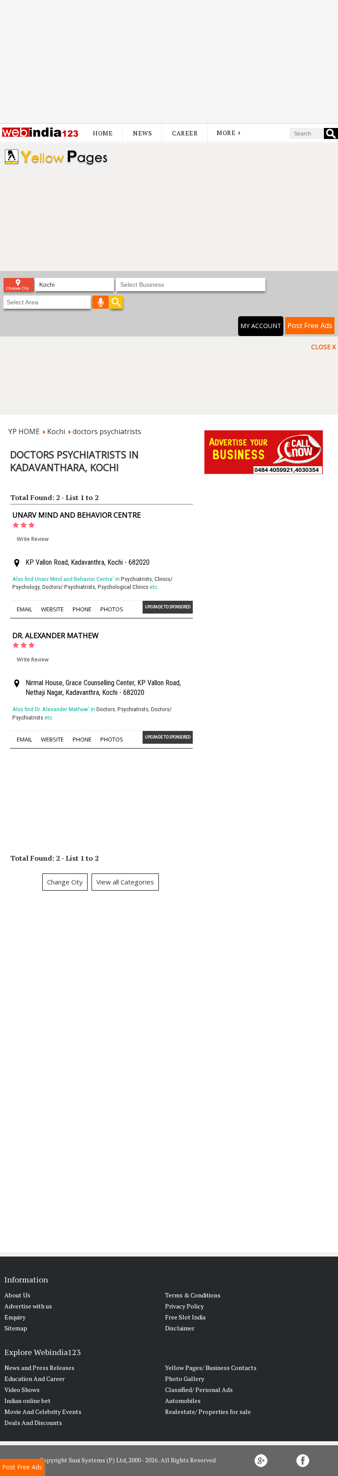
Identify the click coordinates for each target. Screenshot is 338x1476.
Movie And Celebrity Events (42, 1411)
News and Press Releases (39, 1367)
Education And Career (34, 1378)
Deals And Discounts (33, 1422)
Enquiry (15, 1317)
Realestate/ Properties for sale (208, 1411)
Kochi (56, 431)
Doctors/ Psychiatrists (68, 587)
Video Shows (22, 1389)
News (142, 133)
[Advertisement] (169, 61)
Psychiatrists (136, 579)
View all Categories (125, 881)
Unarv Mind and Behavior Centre (76, 515)
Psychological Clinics (123, 587)
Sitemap (15, 1328)
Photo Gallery (184, 1378)
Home (103, 133)
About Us (17, 1295)
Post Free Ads (309, 325)
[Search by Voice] (100, 302)
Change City (65, 881)
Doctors (105, 709)
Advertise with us (28, 1306)
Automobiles (183, 1400)
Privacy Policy (184, 1306)
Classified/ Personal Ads (199, 1389)
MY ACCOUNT (260, 326)
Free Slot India (185, 1317)
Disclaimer (180, 1328)
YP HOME (24, 431)
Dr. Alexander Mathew (55, 635)
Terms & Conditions (192, 1295)
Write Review (32, 539)
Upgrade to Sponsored (168, 607)
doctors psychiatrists (107, 431)
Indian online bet (27, 1400)
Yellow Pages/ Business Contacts (211, 1367)
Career (185, 133)
